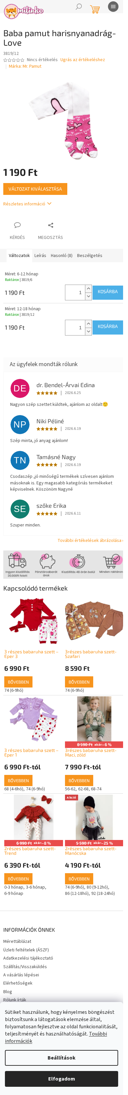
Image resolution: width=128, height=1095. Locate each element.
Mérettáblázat (17, 941)
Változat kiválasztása (35, 189)
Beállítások (61, 1057)
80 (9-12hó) (97, 887)
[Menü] (113, 6)
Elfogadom (61, 1079)
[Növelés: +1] (88, 288)
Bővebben (18, 682)
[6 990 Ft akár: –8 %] (33, 817)
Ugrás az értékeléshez (82, 60)
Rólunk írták (14, 1000)
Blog (7, 992)
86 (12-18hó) (77, 893)
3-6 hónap (35, 887)
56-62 (70, 789)
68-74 (96, 789)
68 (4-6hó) (13, 789)
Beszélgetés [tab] (89, 255)
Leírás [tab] (40, 255)
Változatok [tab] (19, 255)
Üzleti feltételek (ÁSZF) (26, 950)
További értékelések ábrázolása (89, 540)
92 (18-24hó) (103, 893)
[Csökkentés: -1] (88, 296)
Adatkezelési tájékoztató (28, 958)
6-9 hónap (13, 893)
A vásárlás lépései (21, 975)
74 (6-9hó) (13, 690)
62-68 (83, 789)
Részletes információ (24, 204)
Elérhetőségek (17, 983)
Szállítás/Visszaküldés (25, 967)
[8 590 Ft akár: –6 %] (94, 719)
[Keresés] (78, 6)
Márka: (25, 66)
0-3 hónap (13, 887)
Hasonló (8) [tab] (62, 255)
